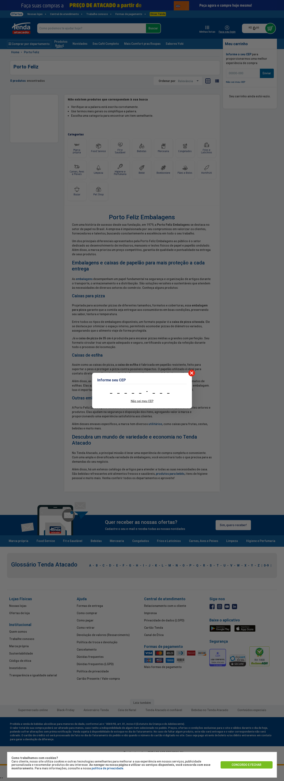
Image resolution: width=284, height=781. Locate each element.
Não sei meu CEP (142, 401)
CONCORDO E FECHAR (246, 765)
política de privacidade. (107, 768)
